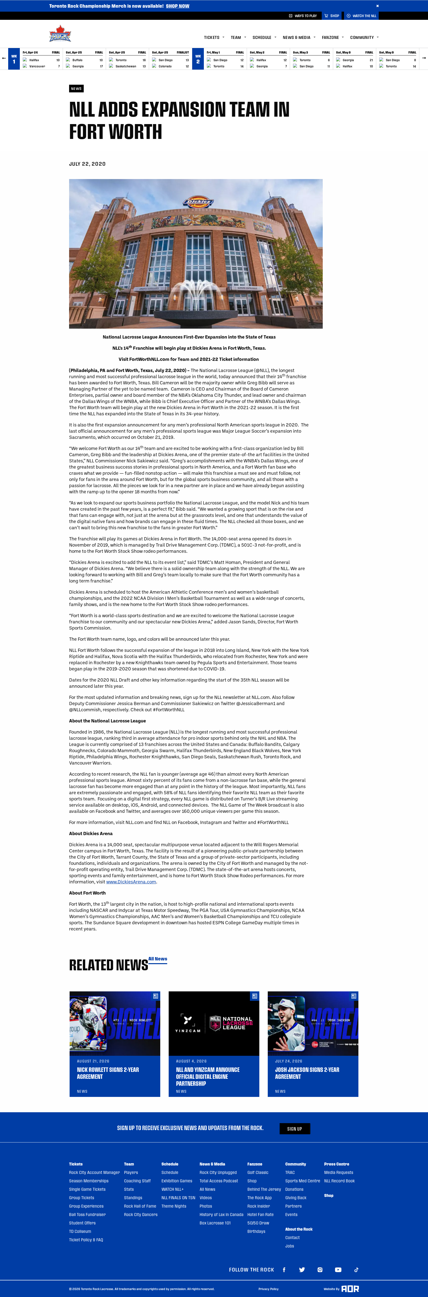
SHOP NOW (177, 5)
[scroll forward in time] (424, 59)
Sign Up (294, 1128)
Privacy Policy (269, 1289)
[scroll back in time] (4, 59)
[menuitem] (217, 37)
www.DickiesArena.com (131, 881)
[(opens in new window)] (284, 1269)
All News (157, 958)
